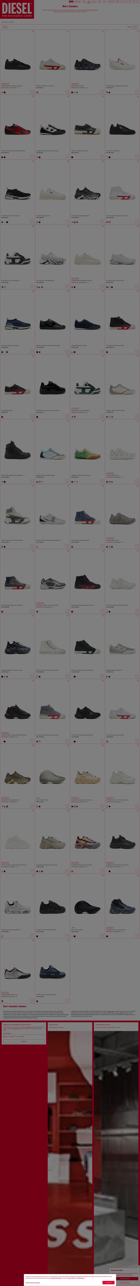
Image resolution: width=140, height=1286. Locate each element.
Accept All (108, 1282)
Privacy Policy (71, 1278)
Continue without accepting (33, 1282)
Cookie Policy (80, 1278)
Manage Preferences (56, 1278)
